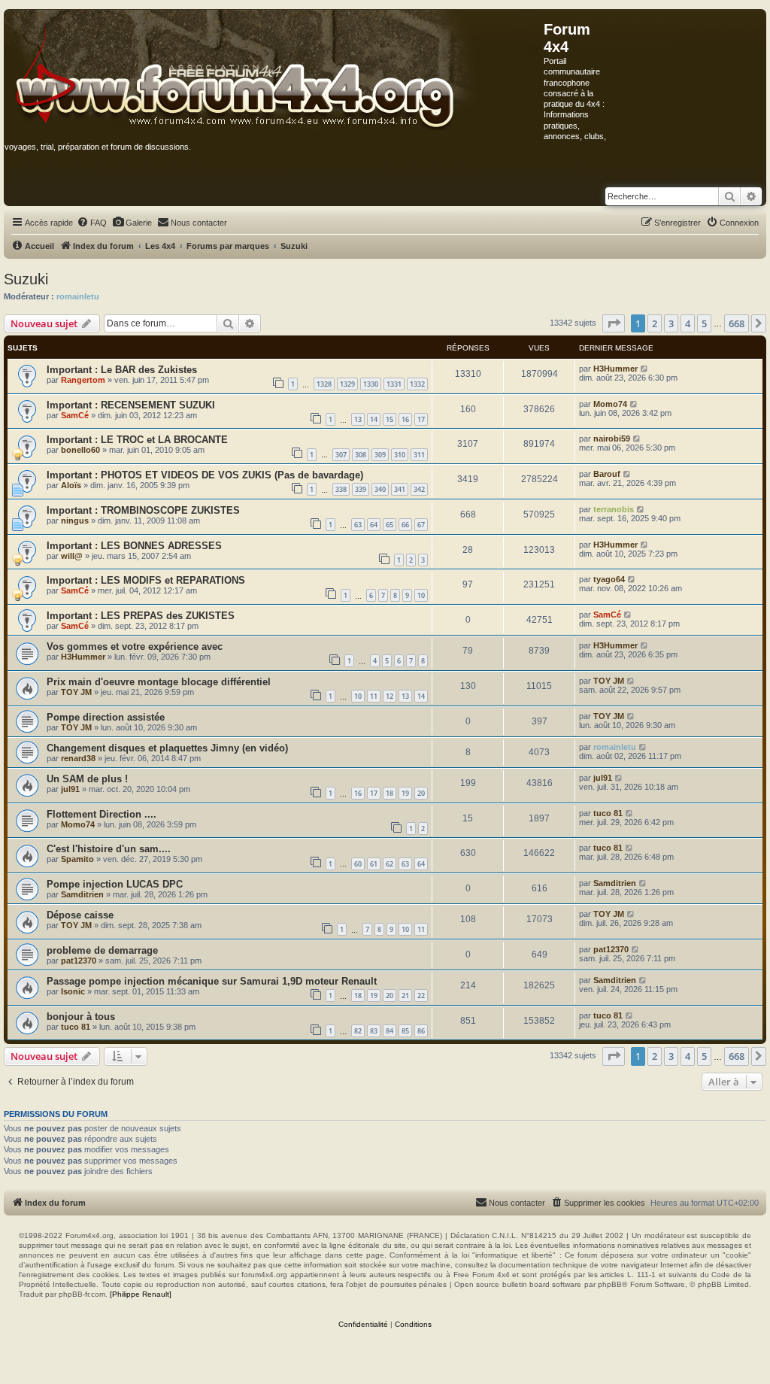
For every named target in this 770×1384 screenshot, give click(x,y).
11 (373, 696)
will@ (72, 555)
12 (389, 696)
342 (419, 489)
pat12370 (78, 960)
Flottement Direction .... (101, 814)
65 (389, 525)
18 (389, 793)
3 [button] (671, 323)
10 (421, 595)
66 (405, 525)
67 (421, 525)
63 (358, 525)
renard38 (78, 758)
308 (360, 455)
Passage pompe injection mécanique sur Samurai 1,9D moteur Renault (212, 981)
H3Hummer (615, 368)
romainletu (77, 296)
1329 (347, 384)
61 (373, 864)
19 (405, 793)
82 (358, 1031)
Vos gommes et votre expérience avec (135, 646)
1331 (394, 384)
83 (373, 1031)
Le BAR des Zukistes (149, 369)
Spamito (77, 858)
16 (405, 419)
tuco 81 (608, 813)
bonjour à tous (81, 1016)
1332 (417, 384)
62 (389, 864)
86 (421, 1031)
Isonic (73, 991)
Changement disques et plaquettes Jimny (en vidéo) (167, 748)
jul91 (70, 789)
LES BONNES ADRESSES (161, 545)
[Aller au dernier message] (645, 368)
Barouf (606, 473)
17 (421, 419)
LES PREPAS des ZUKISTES (168, 615)
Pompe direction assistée (106, 717)
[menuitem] (92, 223)
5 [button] (704, 323)
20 (421, 793)
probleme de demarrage (102, 950)
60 (358, 864)
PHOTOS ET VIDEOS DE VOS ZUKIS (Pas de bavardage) (232, 475)
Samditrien (82, 894)
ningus (75, 520)
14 (373, 419)
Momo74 (610, 403)
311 (419, 455)
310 (399, 455)
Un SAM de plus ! (87, 779)
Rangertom (83, 379)
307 (341, 455)
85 (405, 1031)
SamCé (75, 415)
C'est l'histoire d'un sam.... (109, 848)
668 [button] (736, 323)
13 (358, 419)
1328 (324, 384)
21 (405, 995)
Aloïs (71, 485)
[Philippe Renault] (140, 1294)
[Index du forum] (274, 71)
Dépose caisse (80, 915)
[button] (613, 323)
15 (389, 419)
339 (360, 489)
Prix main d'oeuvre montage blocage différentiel (159, 681)
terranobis (613, 509)
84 (389, 1031)
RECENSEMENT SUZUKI (158, 405)
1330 (370, 384)
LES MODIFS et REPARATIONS (173, 580)
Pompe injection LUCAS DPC (115, 884)
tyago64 (609, 579)
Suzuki (26, 279)
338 (341, 489)
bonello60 (80, 449)
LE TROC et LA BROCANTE (164, 439)
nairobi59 (611, 438)
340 (380, 489)
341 (399, 489)
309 (380, 455)
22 (421, 995)
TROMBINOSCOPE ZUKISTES (170, 510)
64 (373, 525)
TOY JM (76, 692)
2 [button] (654, 323)
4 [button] (687, 323)
